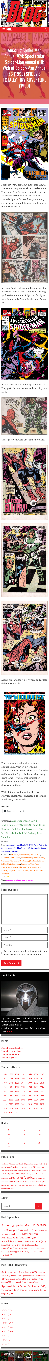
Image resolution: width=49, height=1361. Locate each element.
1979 (42, 1083)
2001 (17, 1100)
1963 (30, 1074)
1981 (11, 1087)
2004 (36, 1100)
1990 (7, 877)
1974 (11, 1083)
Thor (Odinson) (30, 1290)
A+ (9, 1130)
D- (39, 1143)
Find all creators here (11, 1051)
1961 (17, 1074)
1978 (36, 1083)
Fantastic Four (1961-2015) (19, 1237)
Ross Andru (32, 829)
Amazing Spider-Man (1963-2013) (20, 845)
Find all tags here (9, 1057)
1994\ (11, 1095)
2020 (5, 1112)
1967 (11, 1078)
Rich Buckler (18, 829)
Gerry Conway (21, 825)
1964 (36, 1074)
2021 (11, 1112)
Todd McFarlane (27, 833)
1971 (36, 1078)
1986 (42, 1087)
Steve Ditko (12, 833)
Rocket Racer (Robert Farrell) (33, 858)
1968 (17, 1078)
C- (40, 1139)
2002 (23, 1100)
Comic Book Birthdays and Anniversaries (18, 1167)
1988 (11, 1091)
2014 (11, 1108)
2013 (5, 1108)
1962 (23, 1074)
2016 (23, 1108)
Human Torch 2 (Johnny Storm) (24, 1276)
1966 (5, 1078)
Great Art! (20, 1178)
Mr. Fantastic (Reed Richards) (25, 1282)
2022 (17, 1112)
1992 (36, 1091)
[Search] (38, 1206)
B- (40, 1134)
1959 (5, 1074)
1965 (42, 1074)
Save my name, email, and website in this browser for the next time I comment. (25, 953)
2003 (30, 1100)
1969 (23, 1078)
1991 (30, 1091)
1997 (30, 1095)
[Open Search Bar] (45, 29)
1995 (17, 1095)
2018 (36, 1108)
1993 (42, 1091)
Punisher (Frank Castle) (10, 858)
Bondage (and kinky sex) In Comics (20, 880)
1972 (42, 1078)
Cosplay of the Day (18, 1174)
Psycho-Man (35, 855)
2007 (11, 1104)
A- (39, 1130)
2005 (42, 1100)
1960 (11, 1074)
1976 (23, 1083)
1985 (36, 1087)
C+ (9, 1139)
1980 (5, 1087)
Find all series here (10, 1054)
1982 (17, 1087)
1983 (23, 1087)
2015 (17, 1108)
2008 (17, 1104)
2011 (36, 1104)
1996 (23, 1095)
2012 (42, 1104)
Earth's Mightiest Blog (18, 1354)
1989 (17, 1091)
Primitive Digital (24, 1357)
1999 (42, 1095)
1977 (30, 1083)
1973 (5, 1083)
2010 (30, 1104)
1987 (5, 1091)
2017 (30, 1108)
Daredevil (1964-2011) (26, 1234)
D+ (9, 1143)
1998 (36, 1095)
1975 (17, 1083)
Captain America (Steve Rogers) (19, 1272)
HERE (9, 1031)
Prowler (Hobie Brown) (20, 855)
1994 (5, 1095)
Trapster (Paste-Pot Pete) (18, 870)
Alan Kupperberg (20, 820)
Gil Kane (33, 825)
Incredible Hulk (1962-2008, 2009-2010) (23, 1241)
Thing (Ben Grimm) (12, 1290)
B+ (9, 1134)
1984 (30, 1087)
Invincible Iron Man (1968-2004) (14, 1245)
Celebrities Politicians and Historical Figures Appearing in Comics (24, 1164)
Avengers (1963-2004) (21, 1230)
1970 (30, 1078)
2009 (23, 1104)
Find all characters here (12, 1048)
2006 (5, 1104)
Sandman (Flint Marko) (10, 861)
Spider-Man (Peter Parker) (23, 1286)
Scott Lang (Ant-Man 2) (29, 861)
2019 (42, 1108)
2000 (11, 1100)
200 (4, 1100)
